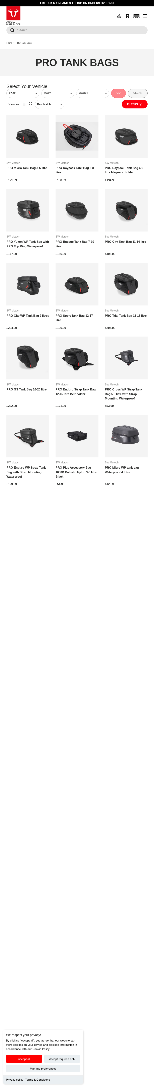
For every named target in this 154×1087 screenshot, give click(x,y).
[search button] (10, 30)
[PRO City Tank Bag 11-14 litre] (126, 210)
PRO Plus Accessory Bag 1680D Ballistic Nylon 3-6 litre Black (76, 472)
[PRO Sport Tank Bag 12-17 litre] (77, 284)
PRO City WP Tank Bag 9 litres (27, 315)
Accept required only (62, 1059)
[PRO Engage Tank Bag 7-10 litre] (77, 210)
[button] (127, 15)
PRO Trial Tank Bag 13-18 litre (126, 315)
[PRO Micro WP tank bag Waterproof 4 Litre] (126, 436)
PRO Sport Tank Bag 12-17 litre (74, 318)
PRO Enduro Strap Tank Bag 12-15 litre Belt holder (76, 392)
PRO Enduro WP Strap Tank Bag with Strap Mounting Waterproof (26, 472)
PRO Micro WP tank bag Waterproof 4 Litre (122, 470)
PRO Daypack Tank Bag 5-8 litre (75, 170)
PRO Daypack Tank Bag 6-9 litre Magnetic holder (124, 170)
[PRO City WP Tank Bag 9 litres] (27, 284)
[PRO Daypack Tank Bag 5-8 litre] (77, 136)
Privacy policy (14, 1079)
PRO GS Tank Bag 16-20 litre (26, 389)
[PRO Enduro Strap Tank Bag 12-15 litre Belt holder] (77, 358)
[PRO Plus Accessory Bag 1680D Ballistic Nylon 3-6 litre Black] (77, 436)
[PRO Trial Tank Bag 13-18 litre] (126, 284)
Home (9, 43)
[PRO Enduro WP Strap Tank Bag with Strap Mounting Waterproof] (27, 436)
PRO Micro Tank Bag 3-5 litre (26, 168)
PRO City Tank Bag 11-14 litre (125, 241)
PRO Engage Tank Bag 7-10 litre (75, 244)
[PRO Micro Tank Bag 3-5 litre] (27, 136)
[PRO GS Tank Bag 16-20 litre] (27, 358)
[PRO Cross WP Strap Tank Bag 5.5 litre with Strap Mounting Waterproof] (126, 358)
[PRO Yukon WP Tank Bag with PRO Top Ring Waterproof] (27, 210)
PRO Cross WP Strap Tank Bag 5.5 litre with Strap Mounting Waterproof (123, 394)
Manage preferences (43, 1068)
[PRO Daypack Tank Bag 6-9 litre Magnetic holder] (126, 136)
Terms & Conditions (37, 1079)
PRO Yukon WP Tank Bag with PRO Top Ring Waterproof (27, 244)
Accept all (24, 1059)
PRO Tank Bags (24, 43)
